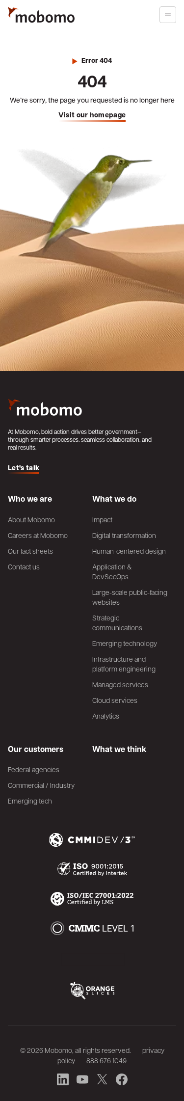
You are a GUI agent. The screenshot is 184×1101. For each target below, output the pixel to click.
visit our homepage (92, 115)
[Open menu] (167, 14)
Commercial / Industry (41, 784)
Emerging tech (30, 800)
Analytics (105, 715)
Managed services (120, 684)
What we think (119, 749)
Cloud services (114, 700)
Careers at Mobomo (38, 535)
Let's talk (23, 468)
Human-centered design (129, 550)
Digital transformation (124, 535)
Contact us (24, 566)
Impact (102, 519)
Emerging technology (124, 643)
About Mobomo (31, 519)
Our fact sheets (30, 550)
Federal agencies (33, 769)
